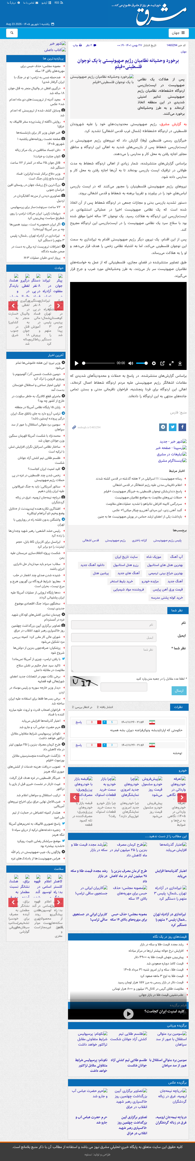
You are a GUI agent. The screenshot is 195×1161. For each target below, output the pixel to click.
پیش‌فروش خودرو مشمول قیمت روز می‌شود (152, 810)
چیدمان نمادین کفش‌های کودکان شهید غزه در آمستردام (37, 617)
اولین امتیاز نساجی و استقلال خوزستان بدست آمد (38, 387)
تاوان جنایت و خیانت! (47, 156)
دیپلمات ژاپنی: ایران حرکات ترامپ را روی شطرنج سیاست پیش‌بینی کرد (37, 216)
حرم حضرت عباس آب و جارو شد (91, 1120)
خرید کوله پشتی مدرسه (167, 597)
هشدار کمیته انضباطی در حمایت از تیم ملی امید (38, 815)
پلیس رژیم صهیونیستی (167, 540)
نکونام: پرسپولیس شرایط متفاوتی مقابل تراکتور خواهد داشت (91, 1065)
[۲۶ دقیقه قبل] (168, 1043)
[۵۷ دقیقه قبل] (168, 1100)
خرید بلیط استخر (121, 581)
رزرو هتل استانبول (125, 565)
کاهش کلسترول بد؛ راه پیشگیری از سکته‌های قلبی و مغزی (57, 919)
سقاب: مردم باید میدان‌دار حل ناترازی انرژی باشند (38, 566)
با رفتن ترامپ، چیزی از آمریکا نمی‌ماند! (36, 659)
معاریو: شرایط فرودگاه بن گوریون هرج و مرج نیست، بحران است (37, 584)
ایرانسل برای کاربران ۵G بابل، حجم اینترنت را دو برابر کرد (40, 544)
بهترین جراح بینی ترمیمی (166, 573)
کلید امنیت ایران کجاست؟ (164, 1011)
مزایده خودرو (150, 581)
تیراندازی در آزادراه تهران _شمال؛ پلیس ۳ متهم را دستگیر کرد (170, 919)
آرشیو (45, 3)
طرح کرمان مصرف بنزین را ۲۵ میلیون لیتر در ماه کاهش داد (128, 876)
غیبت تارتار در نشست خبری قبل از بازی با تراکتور (36, 786)
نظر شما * (178, 648)
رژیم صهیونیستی (115, 540)
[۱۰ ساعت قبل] (89, 897)
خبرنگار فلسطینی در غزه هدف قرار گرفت (34, 778)
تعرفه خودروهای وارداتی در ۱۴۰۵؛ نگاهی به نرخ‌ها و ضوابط (177, 814)
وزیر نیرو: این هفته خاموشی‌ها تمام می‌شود (40, 365)
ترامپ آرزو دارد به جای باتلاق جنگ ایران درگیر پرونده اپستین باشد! (37, 416)
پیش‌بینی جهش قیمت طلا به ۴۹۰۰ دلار (159, 957)
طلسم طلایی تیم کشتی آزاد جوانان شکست (129, 1062)
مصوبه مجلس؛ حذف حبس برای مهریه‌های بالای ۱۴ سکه (128, 917)
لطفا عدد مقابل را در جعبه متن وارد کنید (161, 679)
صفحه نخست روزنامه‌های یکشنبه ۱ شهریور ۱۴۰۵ (40, 141)
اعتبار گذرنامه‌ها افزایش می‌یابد (171, 873)
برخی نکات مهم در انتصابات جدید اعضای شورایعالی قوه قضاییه (37, 679)
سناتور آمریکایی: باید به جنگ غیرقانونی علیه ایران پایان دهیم (38, 489)
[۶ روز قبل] (105, 789)
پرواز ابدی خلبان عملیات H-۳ (42, 257)
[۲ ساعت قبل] (168, 854)
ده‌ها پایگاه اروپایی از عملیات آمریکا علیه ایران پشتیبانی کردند (37, 595)
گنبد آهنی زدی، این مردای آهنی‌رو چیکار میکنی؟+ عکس (147, 510)
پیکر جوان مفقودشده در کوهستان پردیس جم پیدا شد (57, 318)
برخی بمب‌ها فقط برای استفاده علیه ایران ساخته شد (36, 701)
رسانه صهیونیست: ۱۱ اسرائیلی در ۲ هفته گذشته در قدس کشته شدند (139, 478)
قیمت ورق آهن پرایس (168, 589)
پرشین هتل (101, 573)
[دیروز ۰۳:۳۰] (13, 895)
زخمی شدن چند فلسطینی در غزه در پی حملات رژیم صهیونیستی (38, 478)
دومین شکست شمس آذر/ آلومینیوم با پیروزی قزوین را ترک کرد (38, 376)
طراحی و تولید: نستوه (97, 1154)
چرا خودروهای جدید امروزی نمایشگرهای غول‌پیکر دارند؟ (129, 810)
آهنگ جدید (175, 581)
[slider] (98, 363)
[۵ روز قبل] (128, 792)
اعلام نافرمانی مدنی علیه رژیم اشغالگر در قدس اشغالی (147, 485)
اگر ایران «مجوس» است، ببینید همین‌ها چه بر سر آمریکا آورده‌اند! (37, 227)
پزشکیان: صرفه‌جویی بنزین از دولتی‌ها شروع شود (38, 650)
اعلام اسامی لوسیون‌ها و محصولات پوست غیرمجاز (46, 914)
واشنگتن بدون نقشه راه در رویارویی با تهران (38, 522)
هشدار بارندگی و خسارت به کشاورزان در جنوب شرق (13, 318)
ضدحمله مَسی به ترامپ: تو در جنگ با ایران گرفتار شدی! (39, 80)
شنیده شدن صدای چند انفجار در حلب (36, 575)
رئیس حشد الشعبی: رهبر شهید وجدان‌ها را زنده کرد (36, 533)
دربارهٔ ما (12, 3)
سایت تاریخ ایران (126, 557)
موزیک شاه (154, 557)
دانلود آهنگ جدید (92, 565)
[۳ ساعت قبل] (128, 854)
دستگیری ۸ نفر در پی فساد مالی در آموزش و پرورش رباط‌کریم (35, 320)
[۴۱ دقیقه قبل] (128, 1013)
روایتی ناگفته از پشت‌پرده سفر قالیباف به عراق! (37, 124)
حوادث (59, 268)
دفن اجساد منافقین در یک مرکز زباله (37, 150)
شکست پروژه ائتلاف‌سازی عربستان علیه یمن (37, 555)
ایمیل (182, 635)
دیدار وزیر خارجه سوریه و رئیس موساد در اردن (36, 690)
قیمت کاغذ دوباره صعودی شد (165, 963)
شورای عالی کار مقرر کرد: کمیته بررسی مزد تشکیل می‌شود (38, 639)
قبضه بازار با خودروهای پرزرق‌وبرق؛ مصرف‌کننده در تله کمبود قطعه (82, 814)
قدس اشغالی (91, 540)
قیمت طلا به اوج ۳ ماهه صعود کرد (162, 976)
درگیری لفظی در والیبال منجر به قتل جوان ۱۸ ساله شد (36, 91)
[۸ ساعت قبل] (168, 897)
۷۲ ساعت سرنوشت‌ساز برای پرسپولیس (35, 207)
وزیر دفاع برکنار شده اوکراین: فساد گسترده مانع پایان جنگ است (40, 176)
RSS (57, 3)
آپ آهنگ (176, 557)
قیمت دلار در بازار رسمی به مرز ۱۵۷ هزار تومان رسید (151, 982)
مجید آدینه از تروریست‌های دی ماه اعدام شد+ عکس (36, 102)
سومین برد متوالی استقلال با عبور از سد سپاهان (168, 1062)
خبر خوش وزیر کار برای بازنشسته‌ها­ (38, 132)
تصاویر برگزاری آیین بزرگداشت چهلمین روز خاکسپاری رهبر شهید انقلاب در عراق (132, 1125)
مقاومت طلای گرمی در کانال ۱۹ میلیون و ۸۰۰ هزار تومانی (148, 988)
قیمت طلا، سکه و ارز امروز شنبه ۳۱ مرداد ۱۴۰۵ (154, 969)
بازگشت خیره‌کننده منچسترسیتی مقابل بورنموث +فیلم (38, 758)
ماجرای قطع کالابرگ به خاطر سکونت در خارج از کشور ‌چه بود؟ (38, 399)
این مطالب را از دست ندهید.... (166, 836)
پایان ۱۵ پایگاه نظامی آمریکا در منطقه (37, 407)
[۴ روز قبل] (151, 787)
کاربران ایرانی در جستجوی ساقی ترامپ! (90, 917)
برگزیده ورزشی (177, 1025)
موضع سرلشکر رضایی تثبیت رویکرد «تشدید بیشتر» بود (40, 843)
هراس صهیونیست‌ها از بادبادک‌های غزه (35, 858)
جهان (176, 33)
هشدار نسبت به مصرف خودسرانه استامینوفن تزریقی (13, 914)
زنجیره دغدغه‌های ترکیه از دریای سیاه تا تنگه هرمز (38, 832)
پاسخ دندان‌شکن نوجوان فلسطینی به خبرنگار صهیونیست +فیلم (143, 491)
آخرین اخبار (55, 355)
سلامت (58, 869)
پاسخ (79, 722)
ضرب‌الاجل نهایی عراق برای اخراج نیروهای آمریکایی (36, 804)
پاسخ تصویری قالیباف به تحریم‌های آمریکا (34, 823)
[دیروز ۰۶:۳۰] (46, 895)
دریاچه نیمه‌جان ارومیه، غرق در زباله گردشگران (171, 1120)
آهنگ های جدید (129, 573)
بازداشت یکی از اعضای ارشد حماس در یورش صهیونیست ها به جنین (140, 516)
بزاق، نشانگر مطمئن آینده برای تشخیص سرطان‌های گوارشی (24, 916)
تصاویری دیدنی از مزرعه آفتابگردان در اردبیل (38, 198)
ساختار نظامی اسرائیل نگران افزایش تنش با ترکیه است (36, 449)
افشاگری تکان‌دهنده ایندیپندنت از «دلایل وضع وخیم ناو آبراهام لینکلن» (36, 511)
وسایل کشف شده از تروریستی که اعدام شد (37, 113)
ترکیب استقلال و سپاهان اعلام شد (38, 795)
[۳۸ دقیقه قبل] (128, 1043)
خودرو (183, 770)
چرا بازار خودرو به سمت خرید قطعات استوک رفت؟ (106, 810)
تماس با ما (29, 3)
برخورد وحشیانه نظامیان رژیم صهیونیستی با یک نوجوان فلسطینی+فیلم (128, 64)
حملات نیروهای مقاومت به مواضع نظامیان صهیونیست (148, 497)
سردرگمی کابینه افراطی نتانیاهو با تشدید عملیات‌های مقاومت (144, 503)
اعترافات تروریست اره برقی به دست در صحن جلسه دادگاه (37, 249)
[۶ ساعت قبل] (89, 854)
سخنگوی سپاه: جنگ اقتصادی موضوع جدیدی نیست (39, 606)
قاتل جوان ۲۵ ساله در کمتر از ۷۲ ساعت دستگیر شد (37, 165)
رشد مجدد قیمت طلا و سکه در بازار (89, 873)
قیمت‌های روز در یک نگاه (170, 936)
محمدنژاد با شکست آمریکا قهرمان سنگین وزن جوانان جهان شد (36, 438)
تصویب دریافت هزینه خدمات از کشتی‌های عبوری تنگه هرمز (36, 769)
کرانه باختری (139, 540)
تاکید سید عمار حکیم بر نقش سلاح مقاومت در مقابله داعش (40, 668)
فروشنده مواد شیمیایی (128, 589)
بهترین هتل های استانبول (165, 565)
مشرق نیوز (151, 12)
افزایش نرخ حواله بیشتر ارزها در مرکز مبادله (156, 950)
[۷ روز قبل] (81, 792)
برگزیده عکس (177, 1082)
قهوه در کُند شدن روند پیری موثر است (36, 914)
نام (184, 623)
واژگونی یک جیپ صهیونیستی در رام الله (35, 852)
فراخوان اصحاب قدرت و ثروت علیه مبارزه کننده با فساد (36, 712)
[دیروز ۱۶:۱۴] (175, 792)
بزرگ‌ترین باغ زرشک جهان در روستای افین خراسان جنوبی (36, 187)
